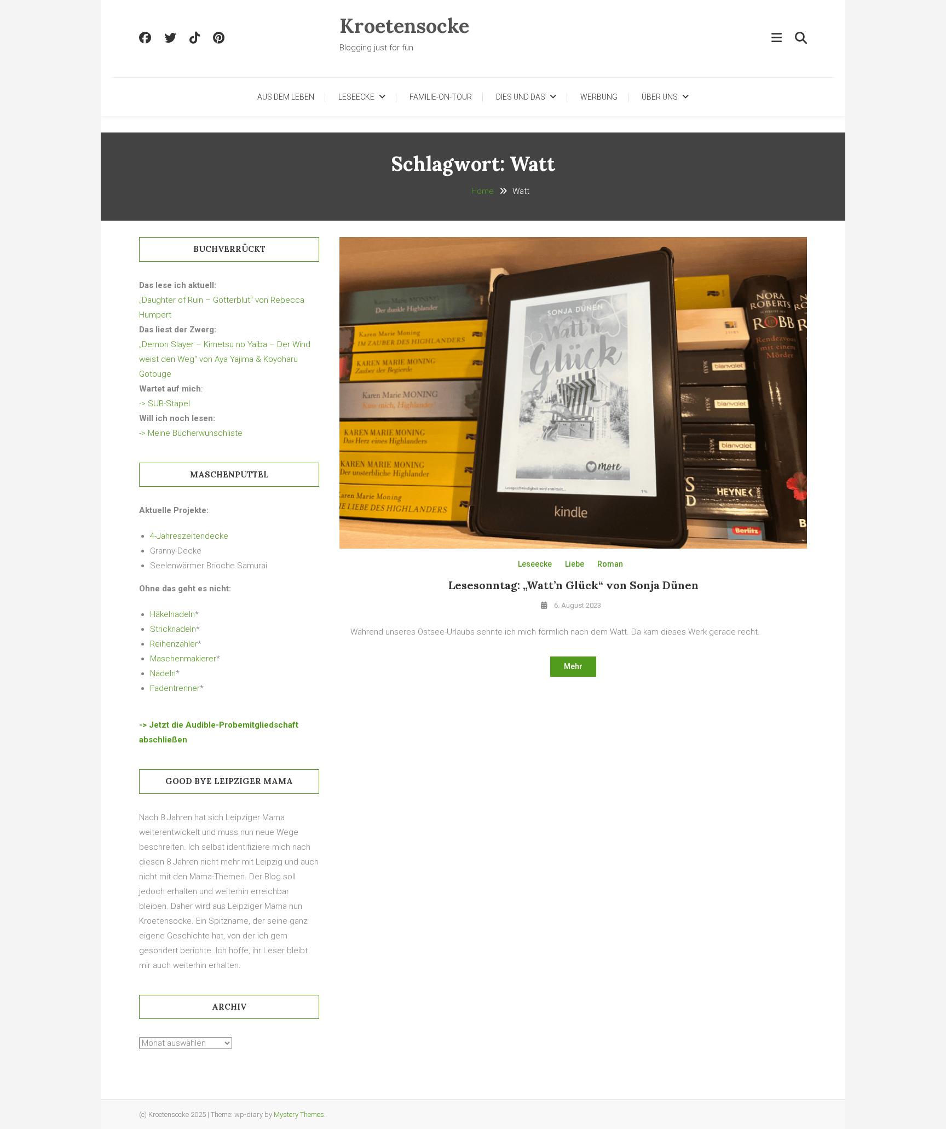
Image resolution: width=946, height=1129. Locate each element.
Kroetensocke (404, 25)
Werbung (599, 97)
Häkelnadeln (172, 614)
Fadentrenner (175, 688)
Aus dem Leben (285, 97)
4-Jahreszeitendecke (189, 536)
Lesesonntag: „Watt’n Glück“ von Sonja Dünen (573, 585)
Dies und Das (520, 97)
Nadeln (163, 673)
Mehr (573, 666)
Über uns (660, 97)
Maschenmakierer (183, 659)
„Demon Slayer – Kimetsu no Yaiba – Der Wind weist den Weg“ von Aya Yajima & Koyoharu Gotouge (224, 359)
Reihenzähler (174, 644)
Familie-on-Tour (440, 97)
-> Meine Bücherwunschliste (191, 433)
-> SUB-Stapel (164, 403)
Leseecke (356, 97)
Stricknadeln (173, 629)
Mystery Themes (299, 1114)
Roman (610, 564)
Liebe (574, 564)
